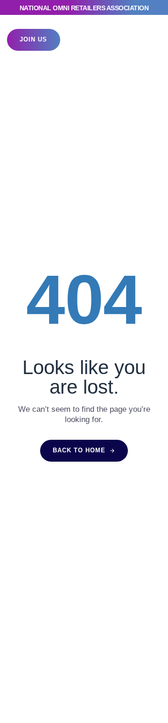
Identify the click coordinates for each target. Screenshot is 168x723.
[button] (144, 40)
